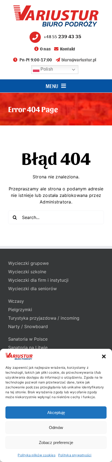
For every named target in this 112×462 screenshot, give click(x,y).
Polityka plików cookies (36, 455)
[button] (104, 356)
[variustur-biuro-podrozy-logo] (56, 7)
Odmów (56, 427)
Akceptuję (56, 412)
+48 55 (62, 36)
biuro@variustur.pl (78, 59)
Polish (46, 69)
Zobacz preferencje (56, 442)
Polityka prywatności (75, 455)
